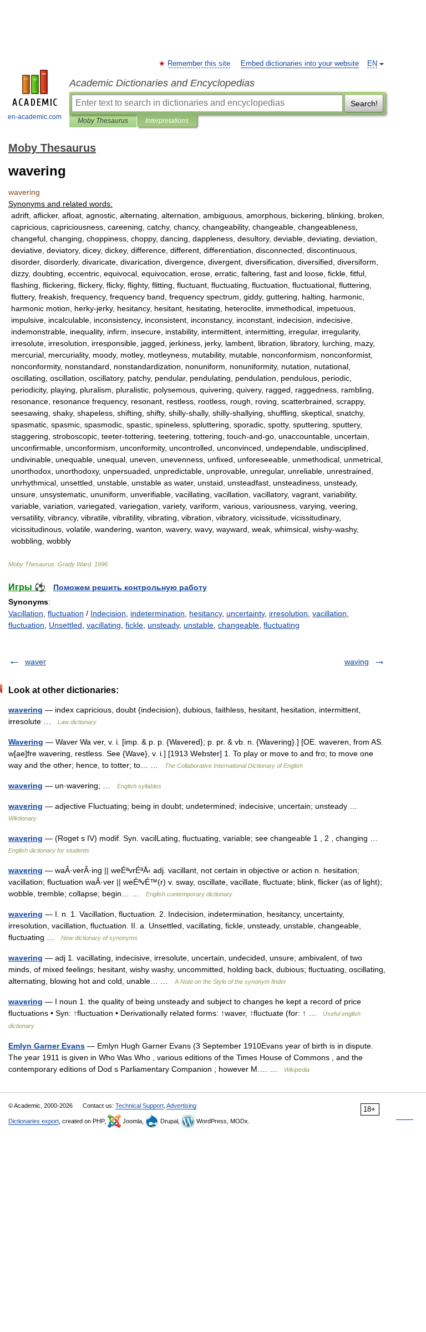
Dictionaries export (33, 1121)
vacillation (329, 613)
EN (372, 64)
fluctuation (66, 613)
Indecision (108, 613)
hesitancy (205, 613)
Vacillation (25, 613)
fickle (134, 625)
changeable (238, 625)
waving (356, 661)
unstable (199, 625)
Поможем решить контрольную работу (130, 587)
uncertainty (245, 613)
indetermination (157, 613)
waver (35, 661)
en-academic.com (35, 117)
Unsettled (65, 625)
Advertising (181, 1105)
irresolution (288, 613)
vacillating (104, 625)
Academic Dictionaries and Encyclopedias (162, 83)
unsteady (163, 625)
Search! (364, 103)
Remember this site (199, 64)
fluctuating (281, 625)
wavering (25, 709)
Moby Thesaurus (103, 121)
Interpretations (167, 121)
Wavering (25, 741)
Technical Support (139, 1105)
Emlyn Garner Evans (46, 1045)
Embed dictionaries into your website (300, 64)
